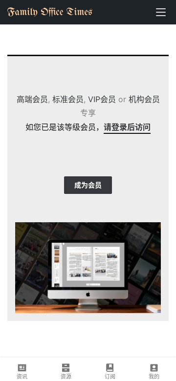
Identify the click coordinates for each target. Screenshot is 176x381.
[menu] (161, 12)
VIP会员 (102, 99)
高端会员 (32, 99)
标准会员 (68, 99)
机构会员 (144, 99)
